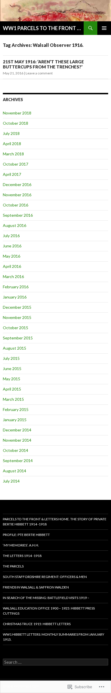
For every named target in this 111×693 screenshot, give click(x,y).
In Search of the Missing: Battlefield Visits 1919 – (46, 598)
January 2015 (14, 419)
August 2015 (14, 348)
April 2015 (12, 389)
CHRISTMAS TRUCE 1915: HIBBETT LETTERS (37, 624)
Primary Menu (104, 28)
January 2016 (14, 297)
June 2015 (12, 368)
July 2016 (11, 235)
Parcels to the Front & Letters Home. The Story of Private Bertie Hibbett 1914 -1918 (54, 521)
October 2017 (15, 164)
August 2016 (14, 225)
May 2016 (11, 256)
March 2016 (13, 276)
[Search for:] (55, 662)
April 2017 (12, 174)
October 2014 (15, 450)
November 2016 (17, 194)
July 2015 (11, 358)
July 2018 (11, 133)
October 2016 (15, 205)
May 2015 (11, 378)
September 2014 (18, 460)
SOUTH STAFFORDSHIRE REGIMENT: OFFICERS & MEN (45, 577)
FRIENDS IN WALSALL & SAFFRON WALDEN (36, 587)
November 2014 (17, 440)
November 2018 (17, 112)
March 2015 (13, 399)
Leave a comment (39, 73)
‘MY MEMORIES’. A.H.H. (21, 545)
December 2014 (17, 429)
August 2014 (14, 470)
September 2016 (18, 215)
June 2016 (12, 245)
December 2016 (17, 184)
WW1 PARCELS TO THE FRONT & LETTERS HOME (43, 28)
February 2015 (15, 409)
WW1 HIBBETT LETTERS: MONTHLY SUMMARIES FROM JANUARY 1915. (53, 637)
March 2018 (13, 153)
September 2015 (18, 337)
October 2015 (15, 327)
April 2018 (12, 143)
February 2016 (15, 286)
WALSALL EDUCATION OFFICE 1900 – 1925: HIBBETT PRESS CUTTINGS (49, 610)
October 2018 (15, 123)
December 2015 (17, 307)
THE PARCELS (13, 566)
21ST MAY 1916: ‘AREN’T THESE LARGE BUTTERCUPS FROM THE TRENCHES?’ (43, 64)
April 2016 (12, 266)
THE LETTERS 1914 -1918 (22, 556)
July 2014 (11, 481)
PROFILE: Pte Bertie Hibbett (26, 535)
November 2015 (17, 317)
